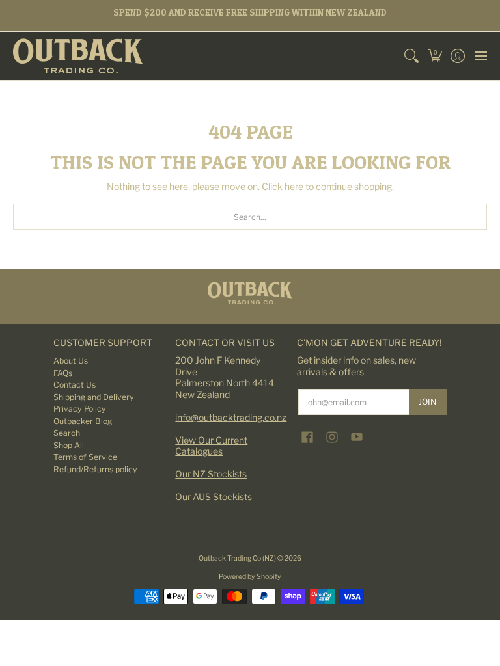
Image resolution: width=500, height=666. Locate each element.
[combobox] (250, 217)
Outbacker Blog (82, 421)
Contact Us (74, 385)
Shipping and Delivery (93, 397)
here (294, 186)
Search (66, 433)
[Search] (411, 56)
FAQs (62, 373)
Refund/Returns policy (95, 469)
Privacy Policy (79, 409)
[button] (434, 56)
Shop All (68, 445)
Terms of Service (85, 457)
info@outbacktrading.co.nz (230, 417)
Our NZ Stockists (211, 473)
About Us (70, 361)
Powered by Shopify (250, 576)
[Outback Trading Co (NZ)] (78, 56)
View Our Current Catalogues (211, 445)
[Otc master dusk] (250, 293)
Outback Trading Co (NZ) (238, 558)
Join (427, 401)
